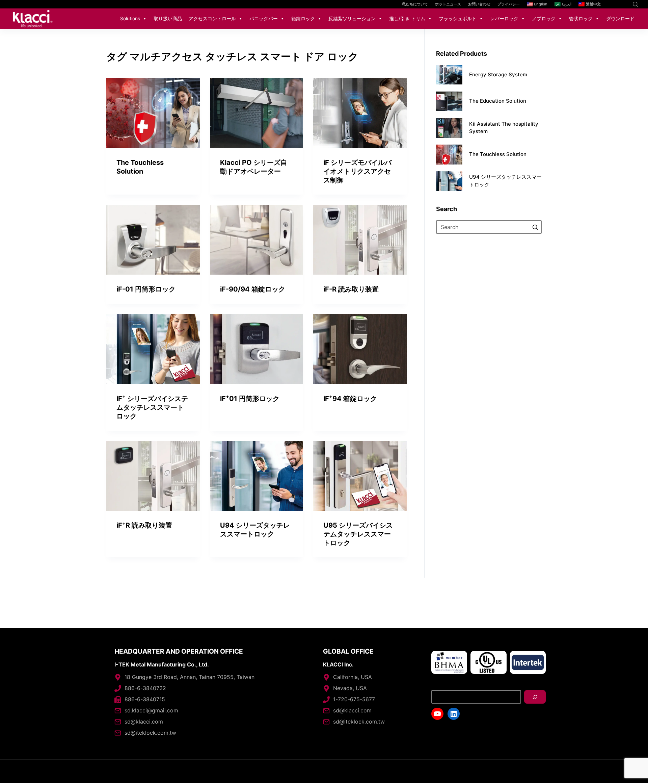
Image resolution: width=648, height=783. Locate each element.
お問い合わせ (479, 4)
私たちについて (415, 4)
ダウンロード (620, 18)
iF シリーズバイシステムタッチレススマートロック (152, 407)
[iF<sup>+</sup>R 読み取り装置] (153, 476)
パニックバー (263, 18)
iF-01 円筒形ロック (146, 289)
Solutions (130, 18)
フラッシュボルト (458, 18)
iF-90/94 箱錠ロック (252, 289)
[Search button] (535, 227)
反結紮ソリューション (352, 18)
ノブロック (544, 18)
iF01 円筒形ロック (249, 399)
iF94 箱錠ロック (350, 399)
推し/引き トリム (407, 18)
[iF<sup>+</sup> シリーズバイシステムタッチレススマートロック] (153, 349)
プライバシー (508, 4)
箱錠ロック (303, 18)
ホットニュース (448, 4)
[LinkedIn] (623, 4)
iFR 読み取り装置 (144, 525)
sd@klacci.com (144, 721)
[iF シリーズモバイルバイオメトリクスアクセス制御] (360, 113)
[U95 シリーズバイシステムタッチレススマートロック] (360, 476)
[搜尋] (535, 697)
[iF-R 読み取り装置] (360, 240)
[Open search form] (635, 4)
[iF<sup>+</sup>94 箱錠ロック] (360, 349)
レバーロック (504, 18)
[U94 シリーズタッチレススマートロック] (256, 476)
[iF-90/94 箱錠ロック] (256, 240)
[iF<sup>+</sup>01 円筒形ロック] (256, 349)
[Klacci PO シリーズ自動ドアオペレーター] (256, 113)
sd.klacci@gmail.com (151, 710)
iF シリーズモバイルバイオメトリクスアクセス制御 (357, 171)
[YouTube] (613, 4)
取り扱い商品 (168, 18)
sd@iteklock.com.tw (150, 732)
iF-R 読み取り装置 (351, 289)
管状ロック (581, 18)
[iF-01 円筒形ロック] (153, 240)
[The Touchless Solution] (153, 113)
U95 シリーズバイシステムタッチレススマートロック (358, 534)
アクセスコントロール (212, 18)
